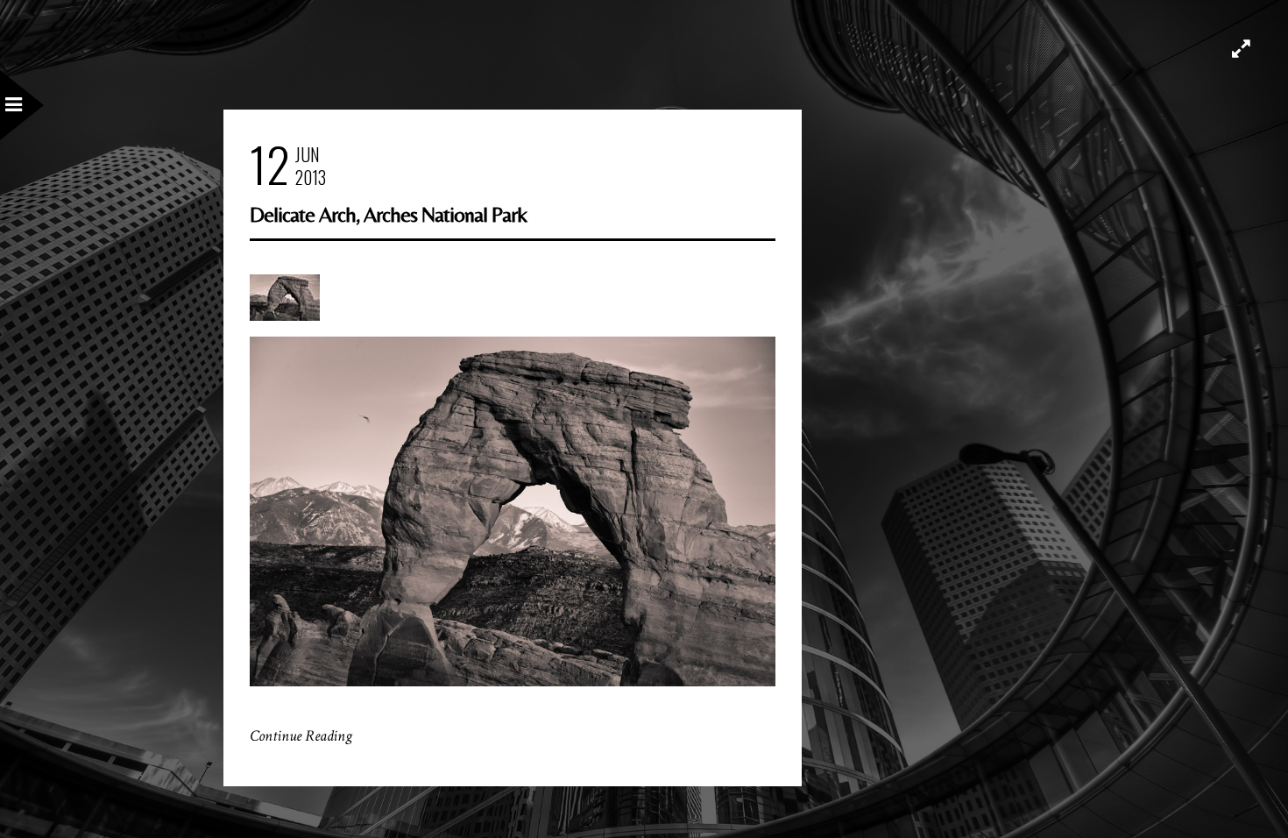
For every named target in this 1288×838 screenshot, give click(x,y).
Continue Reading (301, 736)
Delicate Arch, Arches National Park (388, 214)
